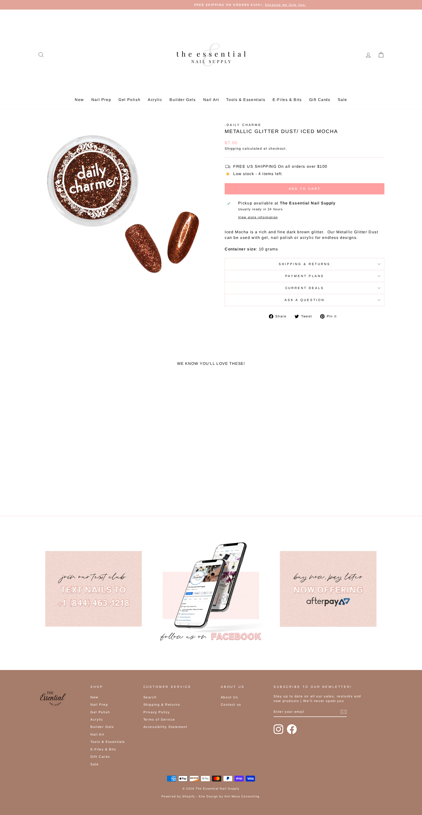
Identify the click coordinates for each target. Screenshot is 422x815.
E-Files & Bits (287, 100)
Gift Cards (319, 100)
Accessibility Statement (165, 727)
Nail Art (211, 100)
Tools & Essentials (245, 100)
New (79, 100)
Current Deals (304, 288)
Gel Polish (129, 100)
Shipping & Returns (304, 264)
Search (150, 697)
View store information (258, 217)
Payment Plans (304, 276)
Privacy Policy (156, 712)
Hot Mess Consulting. (242, 796)
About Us (229, 697)
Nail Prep (101, 100)
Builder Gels (182, 100)
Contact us (231, 704)
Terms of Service (159, 719)
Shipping (233, 148)
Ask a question (305, 300)
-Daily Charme (243, 125)
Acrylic (155, 100)
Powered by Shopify (178, 796)
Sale (342, 100)
